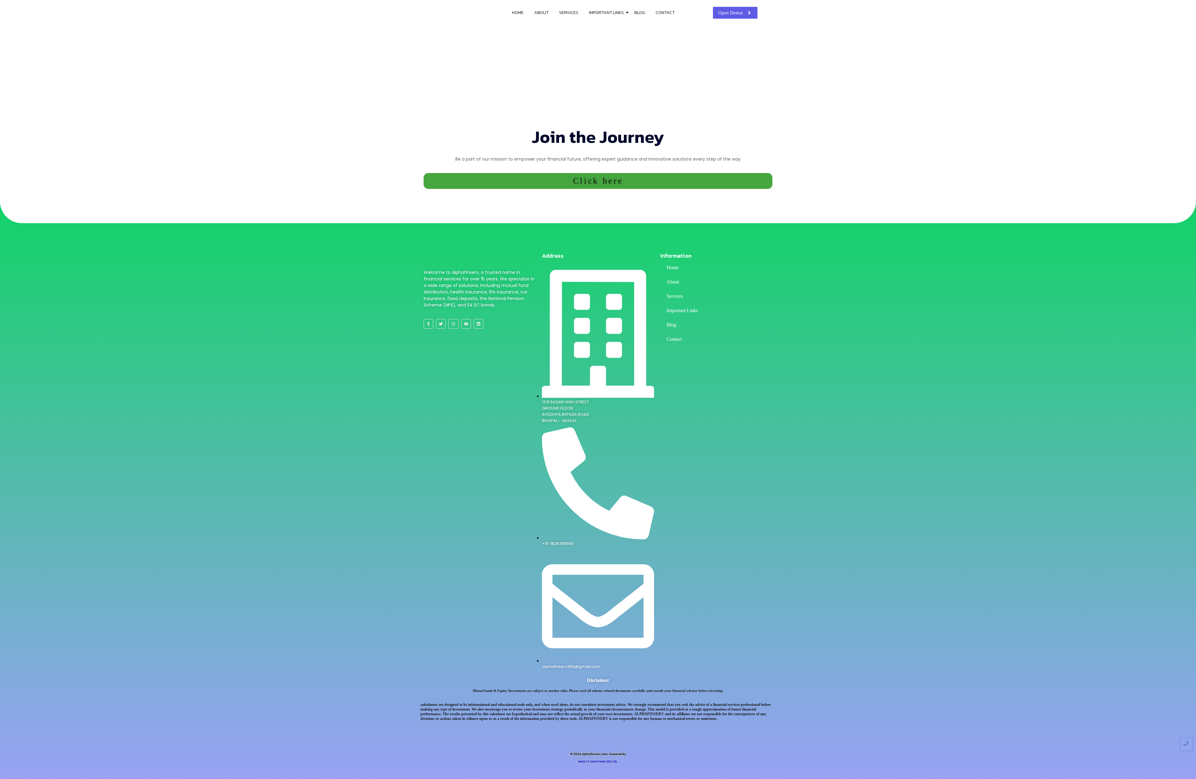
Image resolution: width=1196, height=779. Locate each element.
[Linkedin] (478, 324)
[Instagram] (453, 324)
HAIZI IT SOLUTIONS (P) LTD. (598, 761)
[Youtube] (466, 324)
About (541, 12)
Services (568, 12)
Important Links (606, 12)
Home (518, 12)
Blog (639, 12)
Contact (665, 12)
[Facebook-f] (428, 324)
